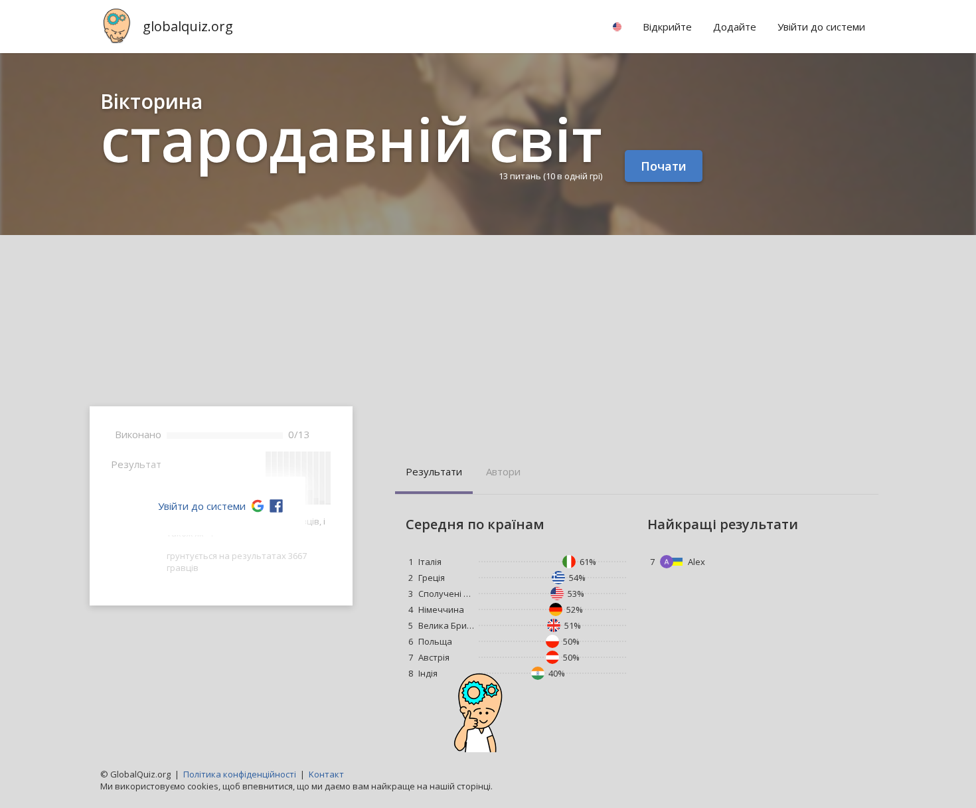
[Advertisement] (488, 335)
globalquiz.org (188, 26)
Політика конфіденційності (239, 774)
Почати (664, 166)
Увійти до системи (202, 506)
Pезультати (434, 471)
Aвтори (503, 471)
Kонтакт (326, 774)
